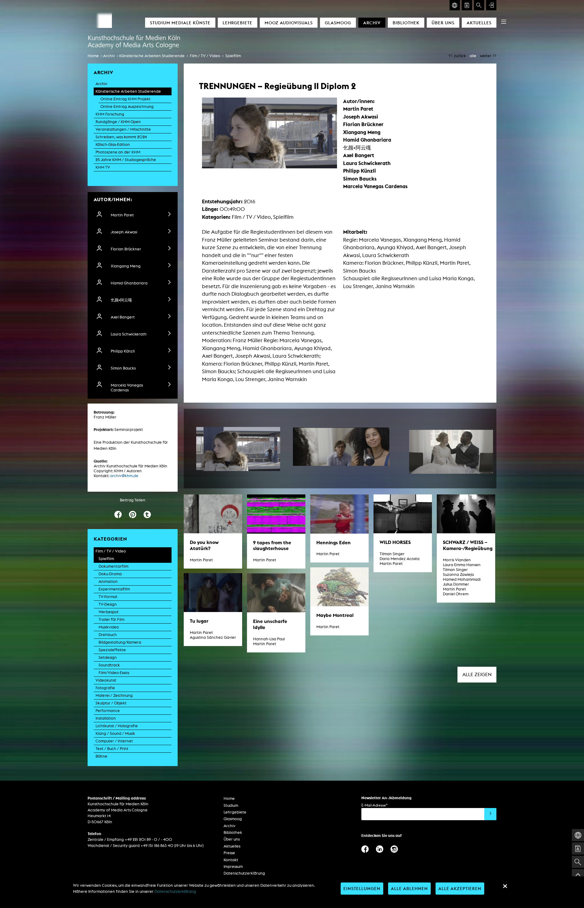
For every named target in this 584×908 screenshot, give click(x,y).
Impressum (233, 866)
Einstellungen (362, 888)
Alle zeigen (477, 674)
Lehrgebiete (237, 22)
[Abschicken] (490, 814)
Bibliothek (406, 22)
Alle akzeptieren (459, 888)
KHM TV (103, 167)
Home (93, 55)
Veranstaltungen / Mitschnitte (123, 129)
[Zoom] (238, 449)
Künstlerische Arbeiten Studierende (152, 55)
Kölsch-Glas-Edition (113, 144)
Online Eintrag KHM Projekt (125, 99)
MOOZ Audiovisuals (289, 22)
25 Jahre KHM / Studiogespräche (126, 159)
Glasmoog (338, 22)
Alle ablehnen (409, 888)
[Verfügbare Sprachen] (455, 5)
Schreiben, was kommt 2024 (121, 137)
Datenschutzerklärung (244, 873)
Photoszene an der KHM (118, 152)
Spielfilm (233, 55)
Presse (229, 853)
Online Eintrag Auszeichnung (127, 106)
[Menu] (503, 22)
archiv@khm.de (124, 475)
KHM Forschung (110, 114)
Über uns (443, 22)
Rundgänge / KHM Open (118, 121)
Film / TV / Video (205, 55)
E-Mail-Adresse (374, 805)
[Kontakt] (467, 5)
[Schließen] (505, 886)
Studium (231, 805)
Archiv (372, 22)
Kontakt (231, 860)
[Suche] (479, 5)
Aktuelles (479, 22)
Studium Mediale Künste (180, 22)
